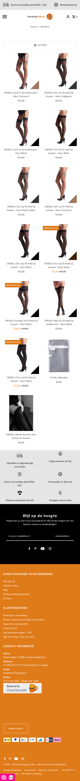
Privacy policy (10, 628)
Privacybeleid (30, 770)
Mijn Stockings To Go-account (19, 636)
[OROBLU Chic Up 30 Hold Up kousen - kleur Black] (21, 242)
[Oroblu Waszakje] (59, 356)
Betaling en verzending (15, 615)
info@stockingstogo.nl (14, 672)
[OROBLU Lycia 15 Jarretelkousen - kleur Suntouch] (21, 71)
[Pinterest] (35, 549)
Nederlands (16, 728)
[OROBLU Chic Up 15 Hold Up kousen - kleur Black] (59, 128)
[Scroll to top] (72, 771)
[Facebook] (29, 549)
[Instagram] (50, 549)
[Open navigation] (13, 16)
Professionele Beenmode (16, 594)
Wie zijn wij (9, 581)
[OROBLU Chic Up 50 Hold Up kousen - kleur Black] (21, 356)
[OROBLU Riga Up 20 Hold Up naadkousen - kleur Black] (59, 299)
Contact (7, 598)
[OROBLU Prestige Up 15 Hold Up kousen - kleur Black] (21, 299)
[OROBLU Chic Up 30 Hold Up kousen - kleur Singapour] (59, 71)
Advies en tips (10, 585)
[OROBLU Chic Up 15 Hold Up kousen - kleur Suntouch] (59, 185)
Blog (5, 589)
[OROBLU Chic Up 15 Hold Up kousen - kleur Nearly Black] (21, 185)
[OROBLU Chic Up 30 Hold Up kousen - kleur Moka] (59, 242)
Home (34, 26)
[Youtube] (42, 549)
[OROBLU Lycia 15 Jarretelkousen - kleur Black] (21, 128)
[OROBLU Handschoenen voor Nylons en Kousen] (21, 413)
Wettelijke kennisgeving (32, 773)
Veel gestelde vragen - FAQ (17, 632)
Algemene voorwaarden (15, 623)
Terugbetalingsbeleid (12, 770)
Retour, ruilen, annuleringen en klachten (24, 619)
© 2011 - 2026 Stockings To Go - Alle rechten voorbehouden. (34, 764)
